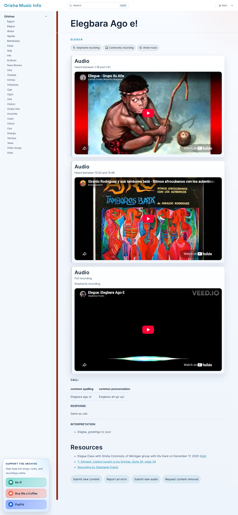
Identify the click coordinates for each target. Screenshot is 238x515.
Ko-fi (18, 482)
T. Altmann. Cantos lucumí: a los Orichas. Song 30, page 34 (117, 461)
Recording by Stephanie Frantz (98, 467)
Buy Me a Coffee (26, 493)
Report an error (117, 479)
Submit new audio (146, 479)
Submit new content (86, 479)
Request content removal (181, 479)
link (203, 456)
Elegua (77, 39)
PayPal (19, 504)
